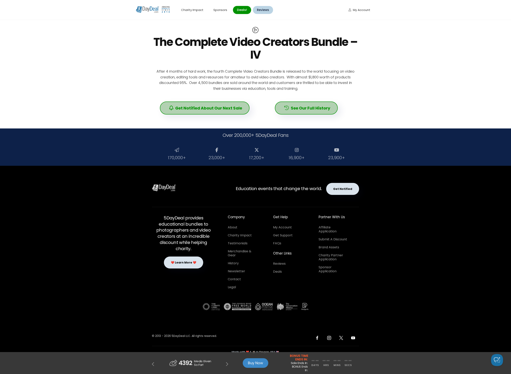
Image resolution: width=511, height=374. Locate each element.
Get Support (283, 235)
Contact (234, 279)
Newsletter (236, 271)
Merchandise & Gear (239, 253)
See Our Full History (307, 108)
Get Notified (342, 189)
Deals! (242, 10)
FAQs (277, 243)
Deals (277, 271)
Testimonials (238, 243)
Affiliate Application (328, 229)
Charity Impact (192, 10)
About (232, 227)
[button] (153, 364)
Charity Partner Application (331, 257)
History (233, 263)
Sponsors (220, 10)
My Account (359, 10)
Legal (232, 287)
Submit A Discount (333, 239)
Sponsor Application (328, 269)
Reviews (263, 10)
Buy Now (255, 362)
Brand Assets (329, 247)
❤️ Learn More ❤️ (183, 262)
